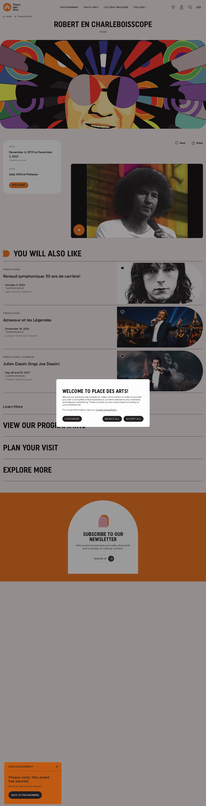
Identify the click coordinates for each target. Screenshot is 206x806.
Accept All (133, 418)
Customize (72, 418)
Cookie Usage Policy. (106, 409)
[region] (103, 403)
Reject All (112, 418)
